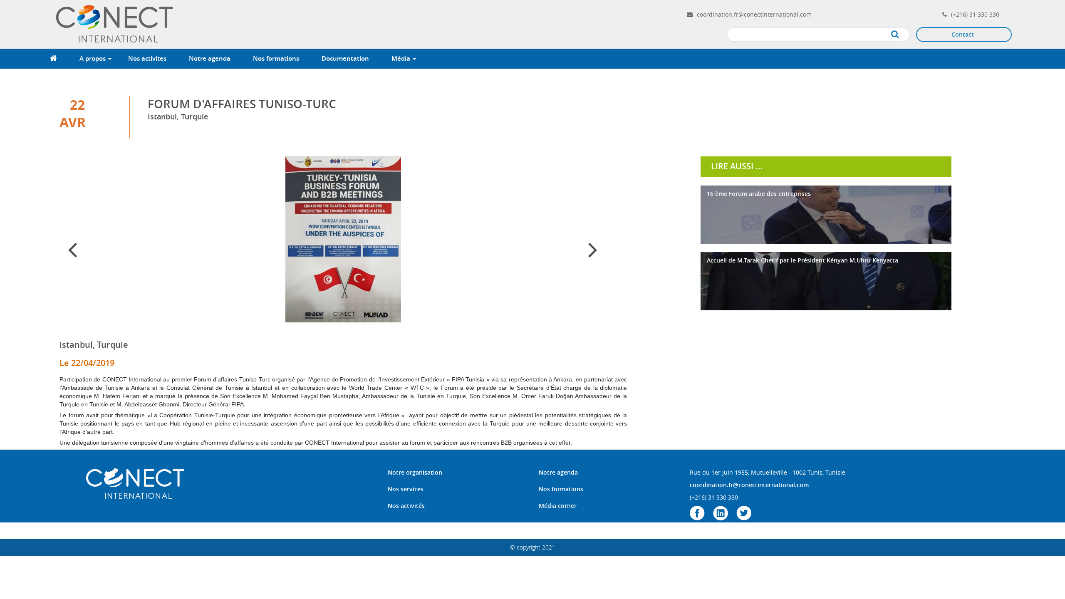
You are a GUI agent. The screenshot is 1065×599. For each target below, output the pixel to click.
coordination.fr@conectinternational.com (754, 14)
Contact (962, 34)
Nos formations (276, 58)
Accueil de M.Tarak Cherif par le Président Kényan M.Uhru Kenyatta (802, 260)
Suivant (599, 256)
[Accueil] (115, 23)
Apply (903, 35)
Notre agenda (209, 58)
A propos (93, 58)
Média (401, 58)
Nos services (406, 489)
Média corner (558, 506)
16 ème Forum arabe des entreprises (759, 194)
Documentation (345, 58)
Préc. (84, 256)
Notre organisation (415, 472)
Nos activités (406, 506)
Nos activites (147, 58)
